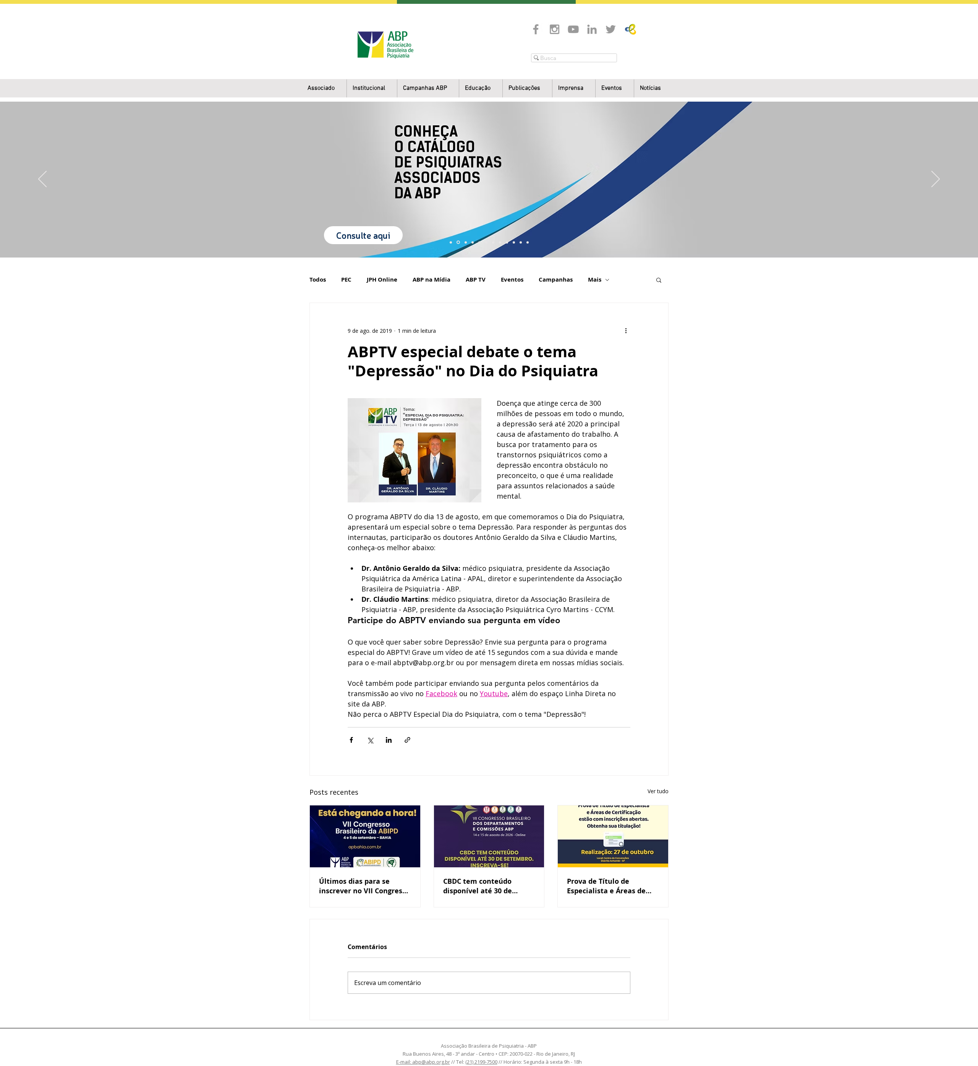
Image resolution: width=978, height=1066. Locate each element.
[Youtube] (573, 29)
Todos (317, 279)
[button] (372, 88)
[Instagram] (554, 29)
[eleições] (527, 242)
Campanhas (556, 279)
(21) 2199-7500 (481, 1061)
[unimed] (514, 242)
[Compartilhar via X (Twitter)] (370, 740)
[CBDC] (479, 242)
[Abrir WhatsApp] (958, 1046)
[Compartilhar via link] (407, 740)
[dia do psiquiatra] (451, 242)
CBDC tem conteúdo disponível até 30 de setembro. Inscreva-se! (482, 886)
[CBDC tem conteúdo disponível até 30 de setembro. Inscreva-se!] (489, 836)
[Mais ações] (625, 330)
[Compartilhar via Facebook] (351, 740)
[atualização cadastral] (507, 242)
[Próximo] (935, 179)
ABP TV (476, 279)
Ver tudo (658, 791)
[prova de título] (472, 242)
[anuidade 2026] (500, 242)
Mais (594, 279)
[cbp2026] (521, 242)
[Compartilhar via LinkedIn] (388, 740)
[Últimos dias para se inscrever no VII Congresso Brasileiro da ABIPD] (365, 836)
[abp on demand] (493, 242)
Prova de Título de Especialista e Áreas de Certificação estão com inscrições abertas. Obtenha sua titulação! (606, 886)
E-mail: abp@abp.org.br (423, 1061)
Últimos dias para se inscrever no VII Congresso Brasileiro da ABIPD (364, 886)
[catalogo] (458, 242)
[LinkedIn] (592, 29)
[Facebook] (535, 29)
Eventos (512, 279)
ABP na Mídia (431, 279)
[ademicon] (486, 242)
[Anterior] (42, 179)
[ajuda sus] (466, 242)
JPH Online (382, 279)
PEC (346, 279)
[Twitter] (610, 29)
